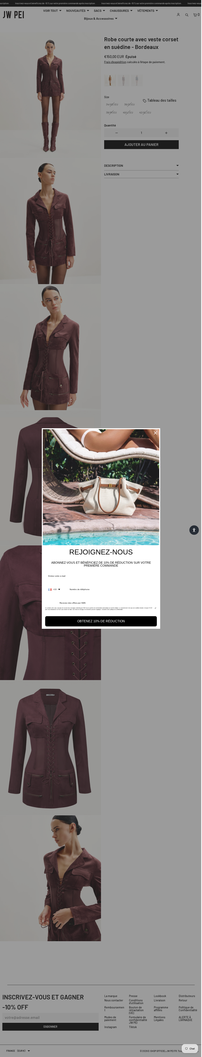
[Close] (154, 433)
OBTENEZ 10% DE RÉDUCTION (100, 621)
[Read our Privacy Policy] (154, 609)
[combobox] (53, 589)
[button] (192, 530)
